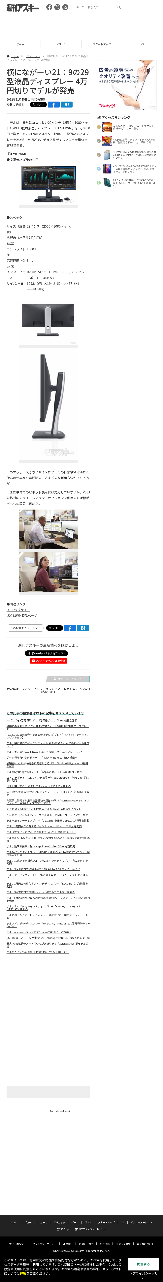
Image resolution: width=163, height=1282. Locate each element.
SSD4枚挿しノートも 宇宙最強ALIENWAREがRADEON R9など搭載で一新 (48, 937)
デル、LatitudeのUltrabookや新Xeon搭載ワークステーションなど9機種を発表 (48, 899)
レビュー (27, 1222)
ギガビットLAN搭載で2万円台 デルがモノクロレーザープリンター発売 (47, 814)
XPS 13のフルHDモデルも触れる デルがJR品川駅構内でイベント (44, 809)
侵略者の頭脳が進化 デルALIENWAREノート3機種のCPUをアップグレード (48, 727)
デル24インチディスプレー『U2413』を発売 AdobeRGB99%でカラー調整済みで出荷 (48, 853)
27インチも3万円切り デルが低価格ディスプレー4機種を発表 (42, 720)
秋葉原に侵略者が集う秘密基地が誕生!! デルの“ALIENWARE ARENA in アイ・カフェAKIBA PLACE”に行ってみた (48, 802)
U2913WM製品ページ (22, 615)
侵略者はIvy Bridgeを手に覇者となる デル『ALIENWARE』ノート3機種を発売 (47, 764)
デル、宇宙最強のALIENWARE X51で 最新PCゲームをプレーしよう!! (45, 751)
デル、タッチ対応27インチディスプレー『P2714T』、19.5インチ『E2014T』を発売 (44, 908)
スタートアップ (61, 44)
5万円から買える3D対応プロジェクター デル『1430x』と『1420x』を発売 (48, 793)
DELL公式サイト (18, 609)
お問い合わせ (86, 1243)
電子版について (145, 1243)
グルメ (20, 44)
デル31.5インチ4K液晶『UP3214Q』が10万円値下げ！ (38, 952)
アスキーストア (142, 44)
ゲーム (75, 1222)
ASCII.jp (65, 1229)
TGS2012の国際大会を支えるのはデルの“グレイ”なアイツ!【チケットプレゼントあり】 (48, 736)
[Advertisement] (81, 25)
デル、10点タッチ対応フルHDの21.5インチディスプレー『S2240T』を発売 (47, 862)
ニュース (42, 1222)
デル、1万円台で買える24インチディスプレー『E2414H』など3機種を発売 (47, 885)
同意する (143, 1264)
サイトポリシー (17, 1243)
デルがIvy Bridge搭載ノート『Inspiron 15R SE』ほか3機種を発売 (44, 771)
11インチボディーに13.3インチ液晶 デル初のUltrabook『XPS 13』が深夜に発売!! (48, 779)
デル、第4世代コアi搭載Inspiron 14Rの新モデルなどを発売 (41, 892)
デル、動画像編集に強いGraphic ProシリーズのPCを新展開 (41, 846)
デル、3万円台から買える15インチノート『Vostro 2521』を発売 (44, 826)
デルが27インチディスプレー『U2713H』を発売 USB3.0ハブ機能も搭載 (48, 820)
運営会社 (68, 1243)
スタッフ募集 (123, 1243)
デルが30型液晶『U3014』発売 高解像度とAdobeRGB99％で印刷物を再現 (48, 839)
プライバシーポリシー (44, 1243)
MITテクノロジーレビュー (92, 1229)
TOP (13, 1222)
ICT (102, 44)
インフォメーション (141, 1222)
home (15, 56)
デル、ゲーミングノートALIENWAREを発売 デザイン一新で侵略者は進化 (47, 876)
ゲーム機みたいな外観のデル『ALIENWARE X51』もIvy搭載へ (42, 757)
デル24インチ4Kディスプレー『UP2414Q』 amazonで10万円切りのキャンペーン (48, 925)
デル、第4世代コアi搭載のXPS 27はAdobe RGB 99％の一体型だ (43, 869)
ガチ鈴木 (18, 104)
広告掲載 (105, 1243)
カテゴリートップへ (69, 679)
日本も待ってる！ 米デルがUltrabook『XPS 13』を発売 (39, 786)
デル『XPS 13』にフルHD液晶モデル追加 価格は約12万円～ (41, 832)
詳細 (23, 1273)
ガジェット (33, 56)
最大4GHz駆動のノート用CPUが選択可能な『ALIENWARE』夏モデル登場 (47, 945)
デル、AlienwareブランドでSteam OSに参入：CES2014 (39, 932)
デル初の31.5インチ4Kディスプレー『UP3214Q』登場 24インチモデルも (47, 916)
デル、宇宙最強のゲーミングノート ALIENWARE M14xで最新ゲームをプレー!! (48, 744)
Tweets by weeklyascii (60, 1111)
